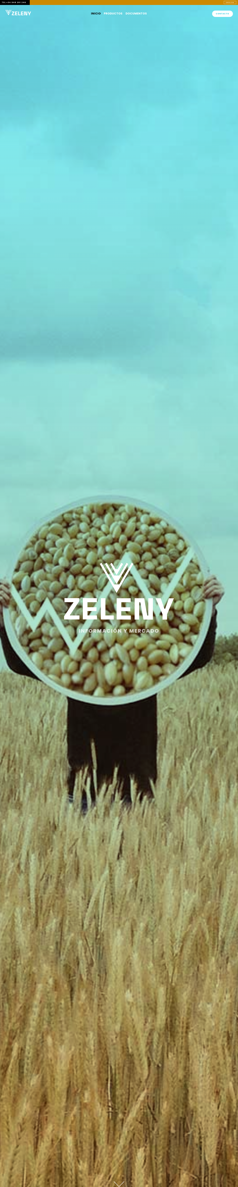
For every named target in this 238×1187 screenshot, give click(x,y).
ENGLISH (230, 2)
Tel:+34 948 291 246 (14, 2)
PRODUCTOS (113, 14)
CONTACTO (222, 13)
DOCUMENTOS (136, 14)
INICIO (96, 14)
